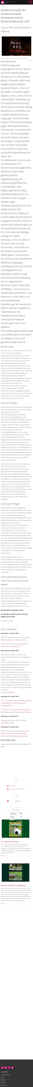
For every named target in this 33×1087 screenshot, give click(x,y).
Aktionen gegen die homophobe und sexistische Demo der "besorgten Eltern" (16, 702)
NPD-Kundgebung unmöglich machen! (13, 640)
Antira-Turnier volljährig (13, 885)
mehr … (3, 855)
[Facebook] (9, 1067)
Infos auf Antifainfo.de (8, 692)
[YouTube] (12, 1067)
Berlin (2, 1077)
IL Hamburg (12, 786)
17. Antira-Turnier (9, 841)
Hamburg (17, 801)
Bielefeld (3, 1080)
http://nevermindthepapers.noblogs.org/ (14, 736)
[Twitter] (6, 1067)
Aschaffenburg (5, 1075)
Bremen (3, 1082)
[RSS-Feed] (2, 1067)
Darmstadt (4, 1085)
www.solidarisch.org (7, 723)
